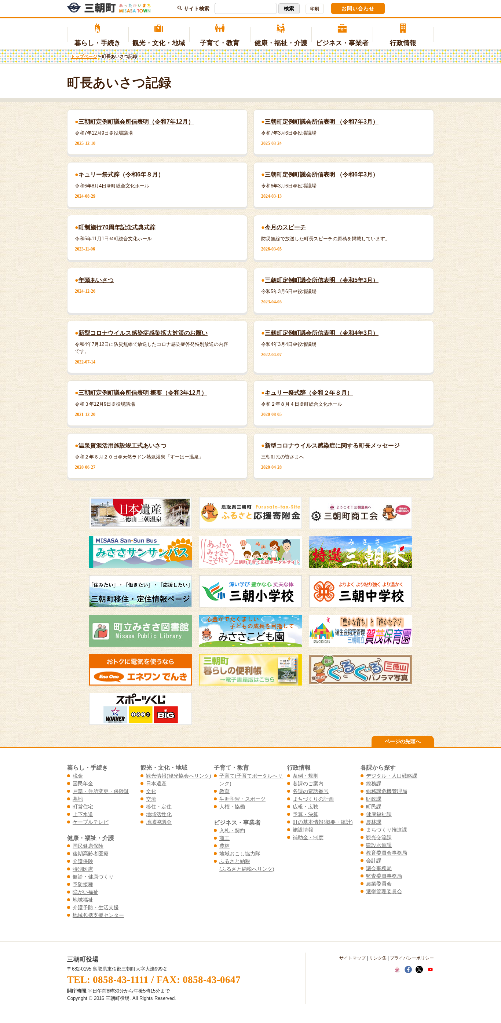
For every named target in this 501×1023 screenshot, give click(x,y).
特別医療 (83, 869)
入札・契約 (232, 830)
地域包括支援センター (98, 915)
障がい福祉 (85, 892)
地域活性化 (159, 814)
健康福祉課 (379, 814)
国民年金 (83, 783)
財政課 (373, 799)
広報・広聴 (305, 807)
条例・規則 (305, 776)
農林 (224, 846)
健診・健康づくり (93, 877)
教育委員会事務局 (386, 853)
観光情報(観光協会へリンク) (178, 776)
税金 (78, 776)
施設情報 (303, 830)
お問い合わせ (357, 8)
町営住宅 (83, 807)
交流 (151, 799)
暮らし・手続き (97, 43)
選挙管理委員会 (384, 891)
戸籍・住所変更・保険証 (101, 791)
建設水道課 (379, 845)
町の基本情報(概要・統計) (323, 822)
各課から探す (378, 767)
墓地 (78, 799)
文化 (151, 791)
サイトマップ (352, 958)
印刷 (314, 8)
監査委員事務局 (384, 876)
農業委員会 (379, 884)
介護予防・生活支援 (96, 907)
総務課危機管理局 (386, 791)
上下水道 (83, 814)
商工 (224, 838)
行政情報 (403, 43)
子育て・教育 (219, 43)
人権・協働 (232, 807)
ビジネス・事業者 (342, 43)
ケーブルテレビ (91, 822)
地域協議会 (159, 822)
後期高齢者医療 (91, 853)
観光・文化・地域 (158, 43)
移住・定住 (159, 807)
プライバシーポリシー (412, 958)
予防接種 (83, 884)
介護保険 (83, 861)
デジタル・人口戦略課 (391, 776)
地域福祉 (83, 900)
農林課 (373, 822)
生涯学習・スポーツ (242, 799)
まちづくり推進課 (386, 830)
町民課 (373, 807)
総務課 (373, 783)
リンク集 (378, 958)
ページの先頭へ (403, 741)
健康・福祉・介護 (281, 43)
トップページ (84, 56)
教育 (224, 791)
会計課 (373, 860)
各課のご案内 (308, 783)
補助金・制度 (308, 837)
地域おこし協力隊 (239, 853)
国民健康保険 (88, 846)
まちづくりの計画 (313, 799)
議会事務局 (379, 868)
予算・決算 (305, 814)
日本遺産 (156, 783)
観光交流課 (379, 837)
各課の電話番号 (311, 791)
